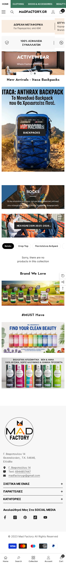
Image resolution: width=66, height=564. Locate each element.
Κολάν (8, 246)
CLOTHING (18, 4)
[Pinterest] (25, 517)
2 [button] (35, 73)
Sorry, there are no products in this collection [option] (33, 259)
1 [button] (31, 73)
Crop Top (23, 246)
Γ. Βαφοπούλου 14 (19, 467)
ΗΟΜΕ (5, 4)
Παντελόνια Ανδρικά (46, 246)
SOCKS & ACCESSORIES (40, 4)
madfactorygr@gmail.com (24, 475)
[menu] (3, 12)
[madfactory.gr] (33, 293)
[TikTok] (35, 517)
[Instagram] (15, 517)
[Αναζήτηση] (12, 12)
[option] (33, 63)
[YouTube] (45, 517)
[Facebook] (5, 517)
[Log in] (53, 12)
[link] (28, 26)
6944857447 (23, 471)
